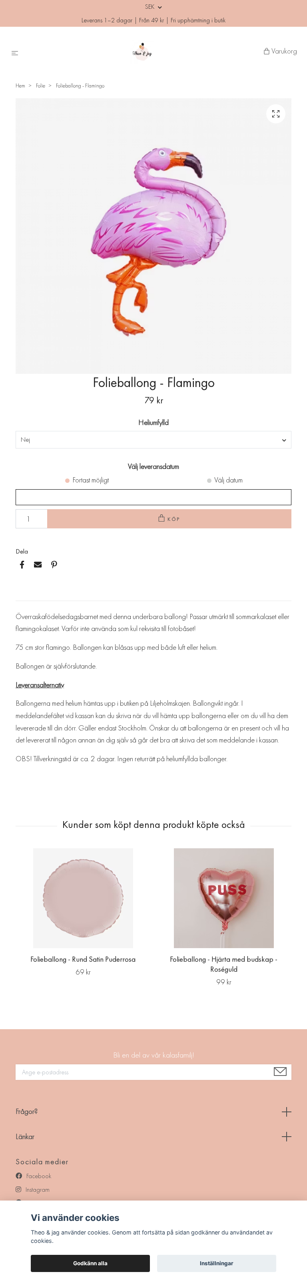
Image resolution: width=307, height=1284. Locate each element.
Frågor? (27, 1111)
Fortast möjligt (90, 480)
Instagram (37, 1189)
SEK (150, 6)
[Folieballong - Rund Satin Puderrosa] (83, 898)
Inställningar (216, 1263)
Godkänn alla (90, 1263)
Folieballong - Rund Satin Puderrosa (83, 959)
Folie (40, 85)
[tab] (25, 594)
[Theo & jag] (142, 51)
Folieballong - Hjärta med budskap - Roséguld (223, 964)
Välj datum (228, 480)
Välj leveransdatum (153, 466)
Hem (20, 85)
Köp (174, 519)
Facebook (38, 1176)
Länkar (25, 1136)
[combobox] (153, 440)
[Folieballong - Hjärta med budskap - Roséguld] (223, 898)
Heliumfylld (153, 422)
